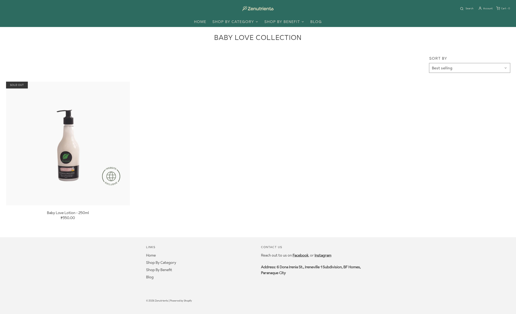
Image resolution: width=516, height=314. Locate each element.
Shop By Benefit (159, 269)
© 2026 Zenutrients (157, 300)
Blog (316, 21)
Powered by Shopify (181, 300)
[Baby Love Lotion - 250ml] (68, 143)
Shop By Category (161, 262)
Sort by (438, 58)
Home (200, 21)
